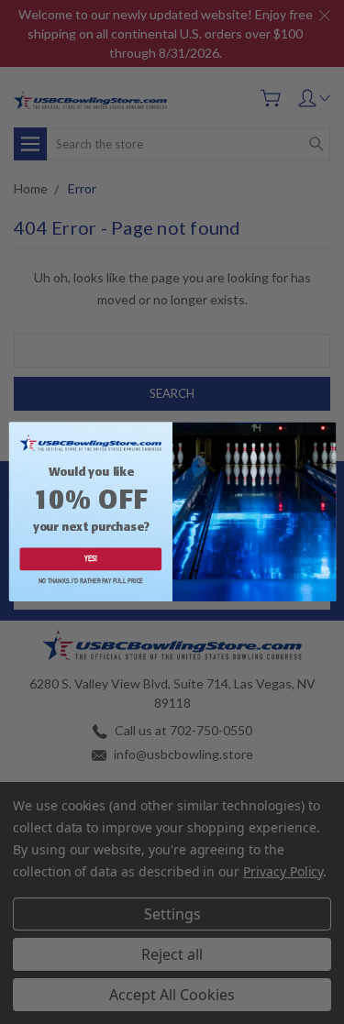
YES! (89, 560)
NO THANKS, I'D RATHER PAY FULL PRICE (90, 582)
